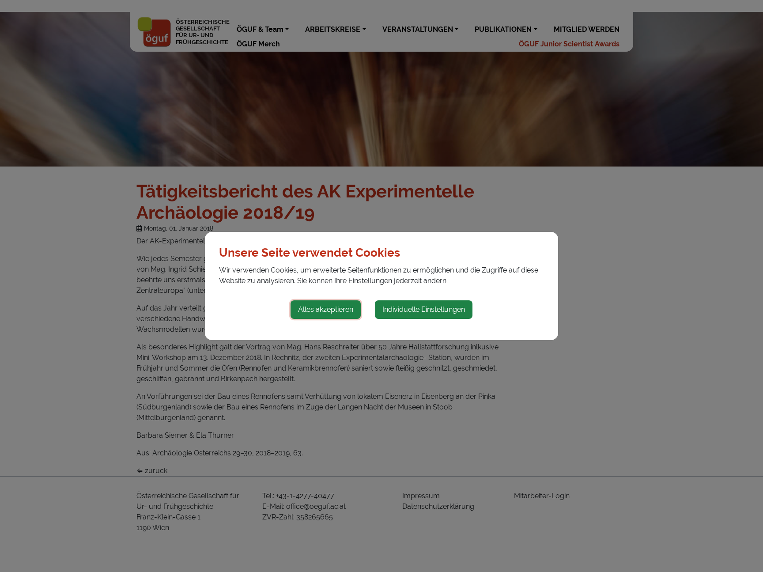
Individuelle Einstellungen (423, 309)
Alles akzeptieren (325, 309)
